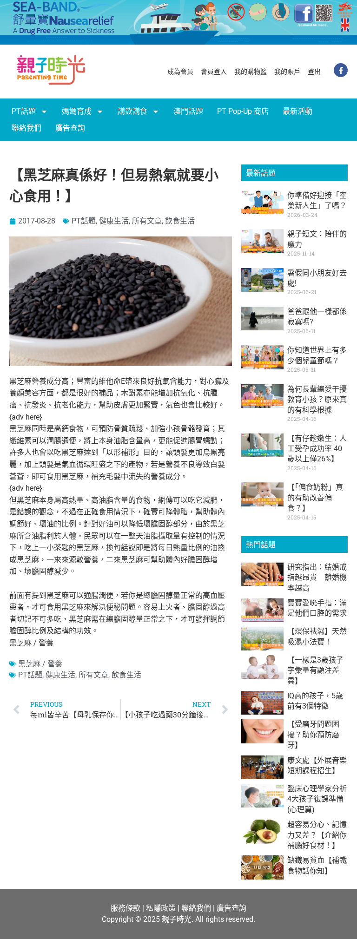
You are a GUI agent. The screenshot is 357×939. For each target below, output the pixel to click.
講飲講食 (132, 111)
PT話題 (24, 111)
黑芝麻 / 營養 (40, 663)
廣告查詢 (70, 128)
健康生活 (114, 221)
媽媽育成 (77, 111)
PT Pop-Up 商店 (243, 111)
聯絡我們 (26, 128)
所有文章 (147, 221)
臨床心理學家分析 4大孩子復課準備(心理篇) (317, 799)
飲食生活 (180, 221)
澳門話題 (188, 111)
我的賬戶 (287, 71)
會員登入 (214, 71)
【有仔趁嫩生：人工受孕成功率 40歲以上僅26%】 (317, 449)
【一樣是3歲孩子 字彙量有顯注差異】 (319, 670)
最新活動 (297, 111)
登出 (314, 71)
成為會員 (180, 71)
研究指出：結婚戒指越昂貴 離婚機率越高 (317, 577)
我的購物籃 (250, 71)
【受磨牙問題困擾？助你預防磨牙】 (313, 734)
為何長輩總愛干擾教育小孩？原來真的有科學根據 (317, 399)
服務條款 (125, 908)
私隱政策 (161, 908)
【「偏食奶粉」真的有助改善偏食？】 (315, 497)
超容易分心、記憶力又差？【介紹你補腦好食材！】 (317, 835)
